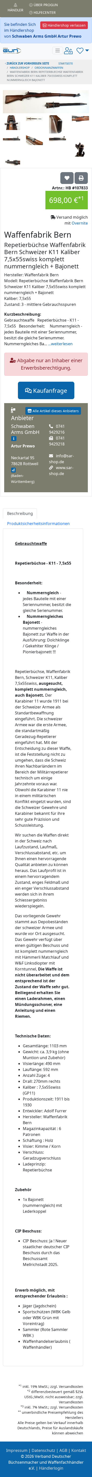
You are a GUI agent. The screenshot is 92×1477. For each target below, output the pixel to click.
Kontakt (78, 1450)
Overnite (80, 223)
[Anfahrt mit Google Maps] (13, 470)
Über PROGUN (45, 4)
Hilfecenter (44, 12)
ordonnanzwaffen (49, 67)
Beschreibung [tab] (20, 513)
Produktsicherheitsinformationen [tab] (38, 523)
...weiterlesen (60, 343)
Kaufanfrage (49, 390)
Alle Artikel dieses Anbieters (55, 411)
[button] (83, 50)
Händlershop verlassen (66, 25)
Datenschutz (43, 1450)
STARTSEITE (65, 63)
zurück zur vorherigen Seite (27, 63)
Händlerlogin (51, 1468)
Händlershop (20, 67)
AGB (63, 1450)
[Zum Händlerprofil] (13, 438)
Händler (15, 10)
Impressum (16, 1450)
